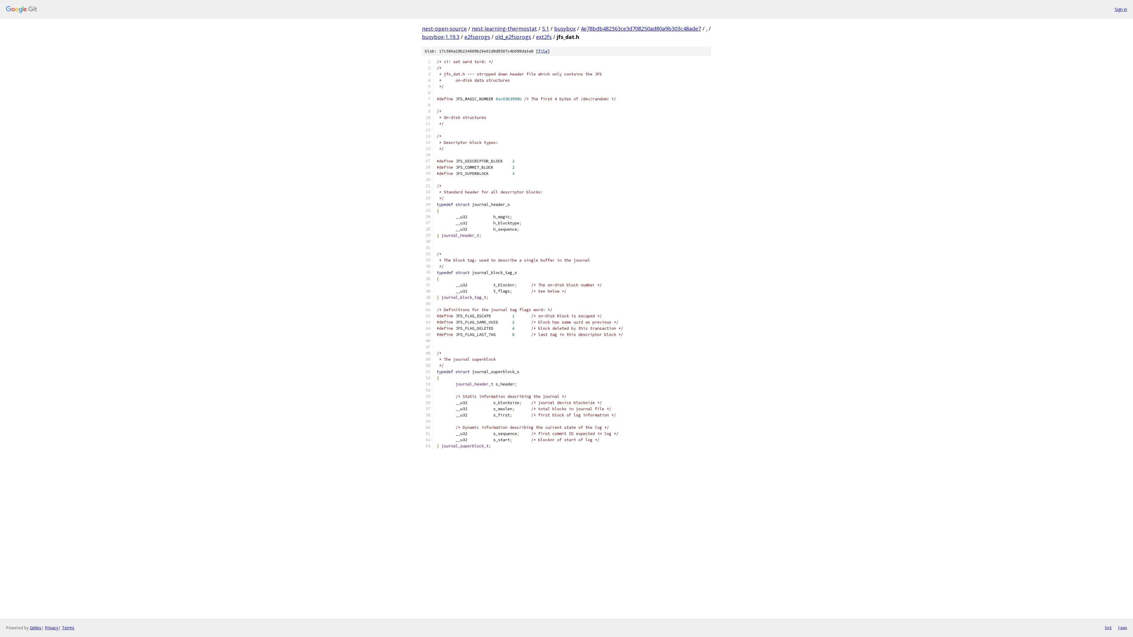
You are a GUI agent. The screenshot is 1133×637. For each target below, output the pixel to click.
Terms (68, 628)
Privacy (51, 628)
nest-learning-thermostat (504, 28)
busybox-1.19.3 (440, 36)
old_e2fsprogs (513, 36)
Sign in (1121, 9)
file (543, 51)
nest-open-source (444, 28)
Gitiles (35, 628)
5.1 (545, 28)
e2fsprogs (477, 36)
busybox (565, 28)
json (1122, 627)
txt (1108, 627)
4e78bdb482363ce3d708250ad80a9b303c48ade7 (641, 28)
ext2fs (544, 36)
